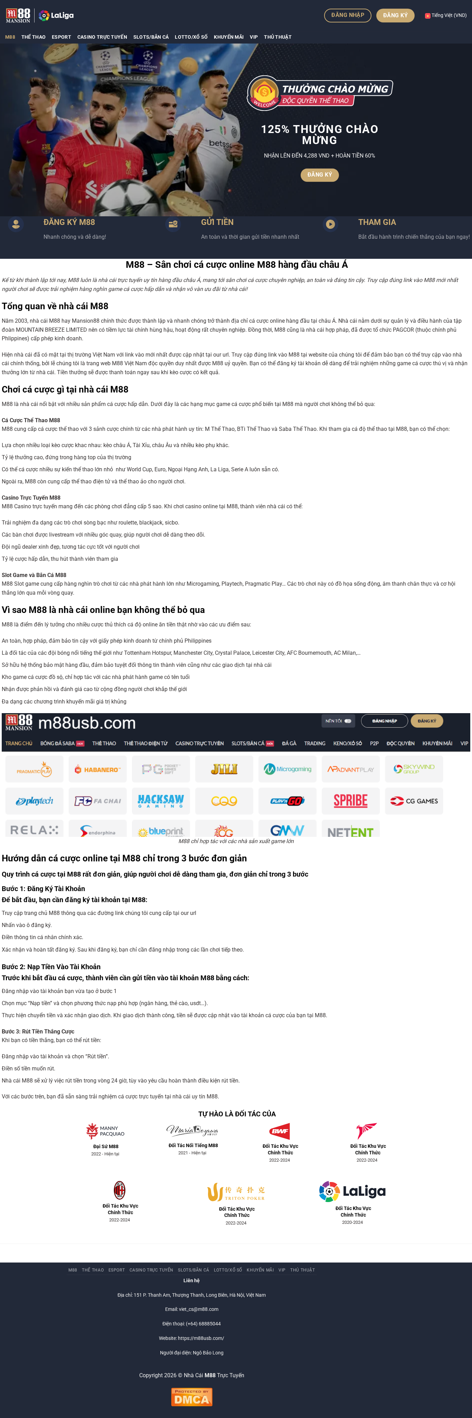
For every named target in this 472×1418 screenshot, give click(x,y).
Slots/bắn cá (151, 37)
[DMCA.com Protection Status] (192, 1396)
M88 (10, 37)
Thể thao (33, 37)
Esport (61, 37)
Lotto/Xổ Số (191, 37)
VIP (254, 37)
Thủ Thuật (278, 37)
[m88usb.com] (39, 15)
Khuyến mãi (229, 37)
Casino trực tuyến (102, 37)
